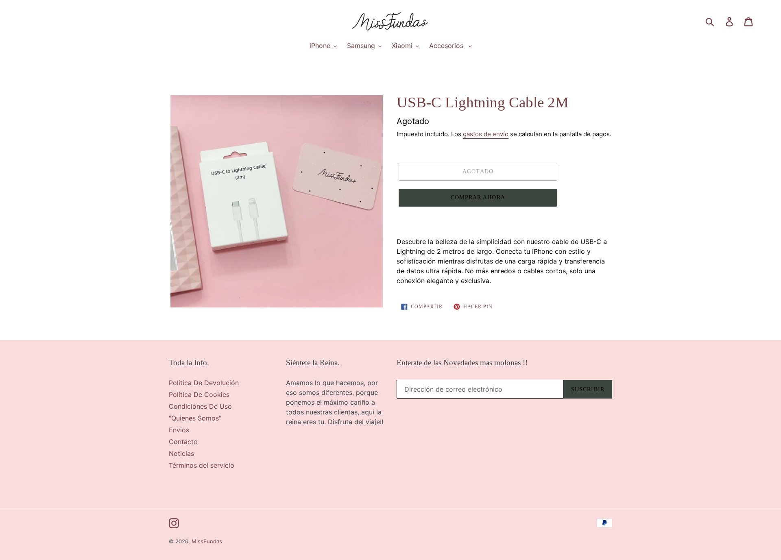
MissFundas (207, 541)
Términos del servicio (201, 465)
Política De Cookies (199, 394)
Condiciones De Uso (200, 406)
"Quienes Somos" (195, 418)
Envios (179, 430)
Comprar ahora (478, 197)
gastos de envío (485, 134)
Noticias (181, 453)
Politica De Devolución (204, 383)
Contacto (183, 442)
